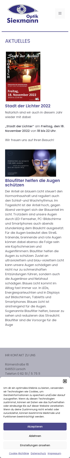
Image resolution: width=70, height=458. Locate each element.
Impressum (54, 453)
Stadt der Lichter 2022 (27, 106)
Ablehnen (35, 436)
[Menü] (60, 13)
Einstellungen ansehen (35, 445)
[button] (65, 381)
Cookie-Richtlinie (19, 453)
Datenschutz (38, 453)
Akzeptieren (35, 426)
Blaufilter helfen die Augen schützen (32, 183)
